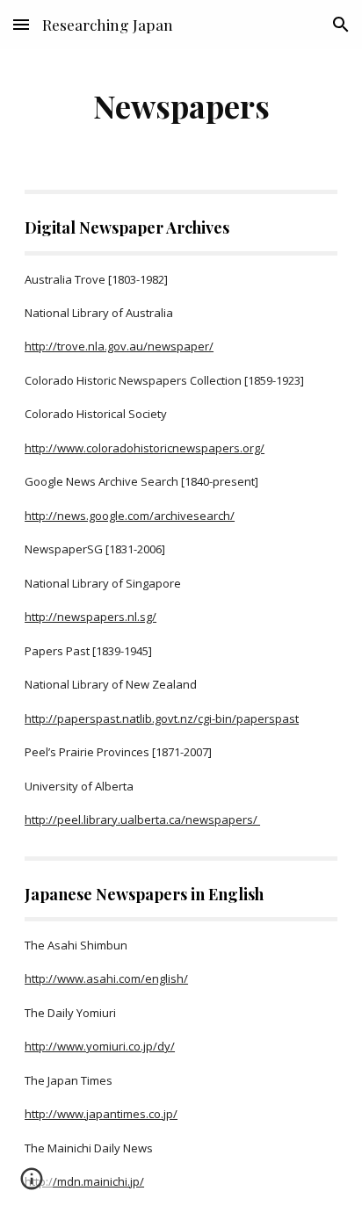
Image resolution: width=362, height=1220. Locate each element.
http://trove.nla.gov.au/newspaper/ (119, 346)
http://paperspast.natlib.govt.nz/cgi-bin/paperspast (162, 718)
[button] (21, 24)
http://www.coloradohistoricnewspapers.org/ (144, 448)
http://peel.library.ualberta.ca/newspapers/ (142, 819)
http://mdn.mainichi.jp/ (84, 1181)
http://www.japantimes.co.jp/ (101, 1114)
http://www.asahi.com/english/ (106, 978)
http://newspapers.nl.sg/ (90, 616)
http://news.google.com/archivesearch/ (130, 515)
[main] (181, 105)
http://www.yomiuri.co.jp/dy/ (100, 1046)
